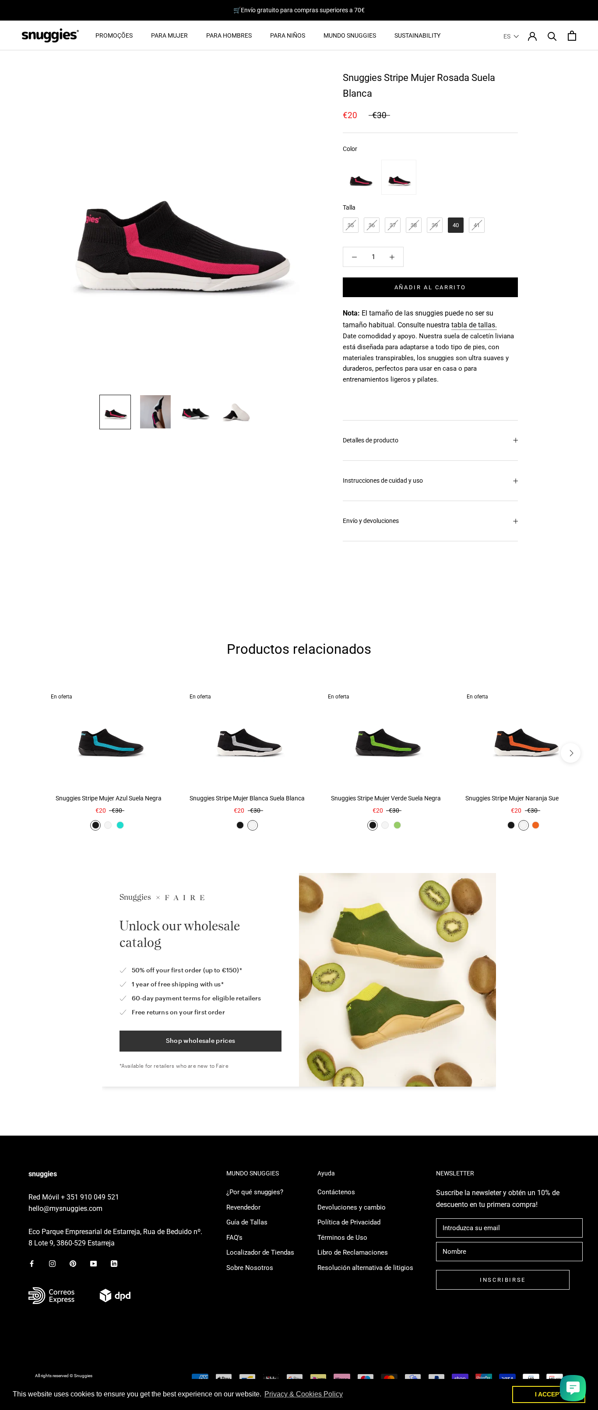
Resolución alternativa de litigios (365, 1268)
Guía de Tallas (246, 1222)
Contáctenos (336, 1192)
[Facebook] (31, 1263)
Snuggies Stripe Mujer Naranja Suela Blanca (524, 798)
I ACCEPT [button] (549, 1394)
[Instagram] (52, 1263)
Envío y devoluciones (371, 520)
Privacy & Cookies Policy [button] (303, 1394)
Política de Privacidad (348, 1222)
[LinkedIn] (114, 1263)
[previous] (27, 753)
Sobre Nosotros (249, 1268)
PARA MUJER (169, 35)
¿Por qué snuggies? (254, 1192)
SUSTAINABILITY (417, 35)
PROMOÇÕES (114, 35)
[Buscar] (552, 35)
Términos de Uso (342, 1238)
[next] (570, 753)
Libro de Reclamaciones (352, 1252)
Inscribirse (503, 1280)
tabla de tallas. (474, 325)
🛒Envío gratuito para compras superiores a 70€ (299, 10)
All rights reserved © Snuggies (63, 1375)
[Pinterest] (73, 1263)
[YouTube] (93, 1263)
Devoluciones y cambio (351, 1207)
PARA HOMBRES (229, 35)
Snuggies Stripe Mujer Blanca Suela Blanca (247, 798)
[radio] (360, 177)
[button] (511, 36)
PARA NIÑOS (287, 35)
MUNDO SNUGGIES (350, 35)
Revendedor (243, 1207)
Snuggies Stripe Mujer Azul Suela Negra (109, 798)
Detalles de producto (370, 440)
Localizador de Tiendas (260, 1252)
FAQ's (234, 1238)
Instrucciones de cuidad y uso (383, 480)
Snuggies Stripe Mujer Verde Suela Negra (386, 798)
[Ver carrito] (572, 36)
